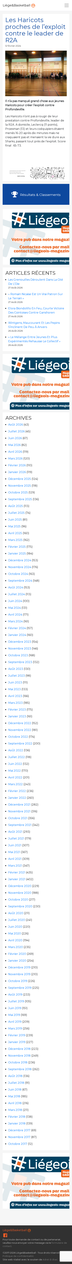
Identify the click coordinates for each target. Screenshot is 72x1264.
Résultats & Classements (40, 195)
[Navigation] (66, 5)
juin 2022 (15, 764)
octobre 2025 (18, 492)
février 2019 (16, 1035)
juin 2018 (14, 1089)
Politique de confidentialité (18, 1256)
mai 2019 (14, 1015)
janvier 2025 (17, 553)
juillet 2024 (16, 594)
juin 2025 (15, 519)
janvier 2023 (17, 716)
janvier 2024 (17, 635)
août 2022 (15, 750)
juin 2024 (15, 601)
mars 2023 (15, 702)
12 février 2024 (13, 46)
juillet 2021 (16, 838)
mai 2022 (14, 770)
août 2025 (15, 506)
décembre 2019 (19, 967)
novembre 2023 (19, 648)
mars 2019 (15, 1028)
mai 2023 (14, 689)
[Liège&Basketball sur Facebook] (5, 1236)
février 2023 (17, 709)
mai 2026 (14, 445)
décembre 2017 (19, 1130)
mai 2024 (14, 607)
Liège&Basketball (17, 5)
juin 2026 (15, 438)
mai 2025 (14, 526)
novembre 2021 (19, 811)
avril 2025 (15, 533)
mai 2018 (14, 1096)
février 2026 (17, 465)
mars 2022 (15, 784)
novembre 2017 (19, 1137)
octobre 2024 (18, 574)
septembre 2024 (20, 580)
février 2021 (16, 872)
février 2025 (17, 546)
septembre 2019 (19, 987)
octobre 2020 (18, 899)
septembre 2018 (20, 1069)
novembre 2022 (19, 730)
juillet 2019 (16, 1001)
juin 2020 (15, 926)
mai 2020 (14, 933)
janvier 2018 (17, 1123)
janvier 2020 (17, 960)
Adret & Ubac (50, 1259)
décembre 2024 (19, 560)
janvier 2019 (16, 1042)
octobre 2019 (17, 981)
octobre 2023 (18, 655)
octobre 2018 (17, 1062)
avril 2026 (15, 451)
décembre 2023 (19, 641)
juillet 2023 (16, 675)
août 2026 (15, 424)
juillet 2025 (16, 512)
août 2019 (15, 994)
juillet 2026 (16, 431)
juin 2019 (14, 1008)
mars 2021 (15, 865)
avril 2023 (15, 696)
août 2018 (15, 1076)
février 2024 (17, 628)
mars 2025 (15, 540)
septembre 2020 (20, 906)
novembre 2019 (19, 974)
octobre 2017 (17, 1144)
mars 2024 (15, 621)
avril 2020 (15, 940)
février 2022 (17, 791)
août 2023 (15, 669)
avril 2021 (14, 859)
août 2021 (15, 831)
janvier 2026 (17, 472)
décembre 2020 (19, 886)
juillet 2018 (16, 1082)
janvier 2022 (17, 797)
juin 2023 (15, 682)
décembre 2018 (19, 1049)
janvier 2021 (16, 879)
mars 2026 (15, 458)
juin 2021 (14, 845)
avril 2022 (15, 777)
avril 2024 (15, 614)
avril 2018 (15, 1103)
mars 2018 (15, 1110)
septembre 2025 (20, 499)
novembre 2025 (19, 485)
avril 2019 (14, 1021)
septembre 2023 (20, 662)
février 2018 (16, 1116)
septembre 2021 (19, 825)
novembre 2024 (19, 567)
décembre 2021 (19, 804)
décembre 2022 (19, 723)
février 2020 (17, 954)
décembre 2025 (19, 479)
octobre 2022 (18, 736)
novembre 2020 (19, 892)
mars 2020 (15, 947)
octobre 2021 (17, 818)
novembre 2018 (19, 1055)
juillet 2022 (16, 757)
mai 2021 (14, 852)
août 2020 (15, 913)
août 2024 (15, 587)
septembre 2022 (20, 743)
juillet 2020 (16, 920)
